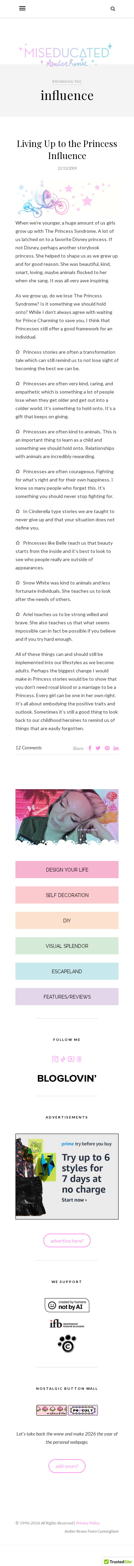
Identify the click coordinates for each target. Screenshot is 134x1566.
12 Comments (28, 747)
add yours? (67, 1466)
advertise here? (67, 1241)
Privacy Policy (88, 1522)
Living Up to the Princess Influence (67, 149)
